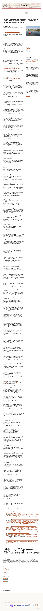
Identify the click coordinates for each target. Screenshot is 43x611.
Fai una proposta (7, 590)
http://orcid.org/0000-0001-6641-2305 (10, 29)
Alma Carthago (29, 536)
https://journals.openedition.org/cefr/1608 (11, 78)
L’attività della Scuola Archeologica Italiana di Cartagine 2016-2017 (25, 516)
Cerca (26, 13)
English (4, 568)
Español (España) (6, 569)
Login (40, 0)
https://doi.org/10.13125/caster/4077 (12, 32)
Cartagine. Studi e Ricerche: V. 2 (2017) (13, 518)
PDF (28, 39)
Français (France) (6, 571)
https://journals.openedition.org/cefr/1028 (11, 68)
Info (14, 10)
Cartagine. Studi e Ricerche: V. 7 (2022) (13, 535)
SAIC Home (24, 10)
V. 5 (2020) (11, 15)
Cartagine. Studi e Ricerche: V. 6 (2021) (21, 533)
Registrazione (35, 0)
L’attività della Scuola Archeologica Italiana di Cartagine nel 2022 (24, 534)
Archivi (18, 10)
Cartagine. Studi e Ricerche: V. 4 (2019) (21, 528)
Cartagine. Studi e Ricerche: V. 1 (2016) (13, 513)
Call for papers (31, 10)
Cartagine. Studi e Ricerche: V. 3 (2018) (31, 519)
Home (10, 10)
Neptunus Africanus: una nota (18, 519)
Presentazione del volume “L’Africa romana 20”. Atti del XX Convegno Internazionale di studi (22, 511)
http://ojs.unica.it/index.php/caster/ (10, 382)
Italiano (4, 572)
